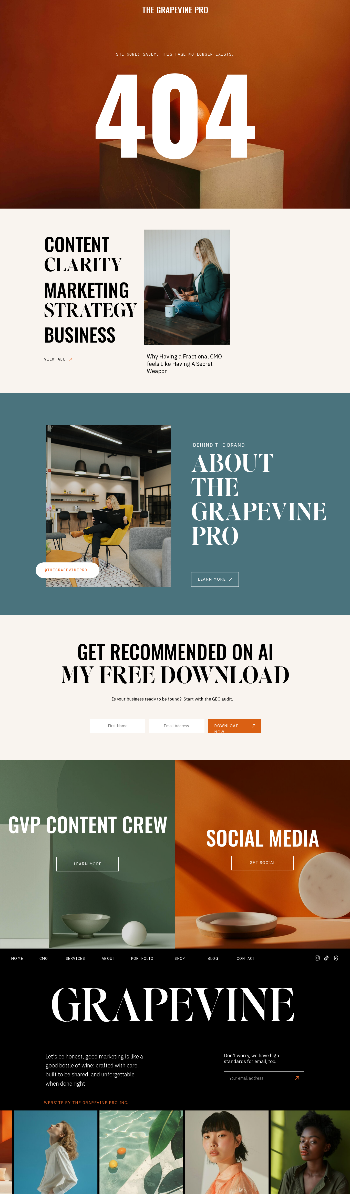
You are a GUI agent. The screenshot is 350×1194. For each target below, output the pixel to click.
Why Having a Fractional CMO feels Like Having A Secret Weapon (184, 364)
